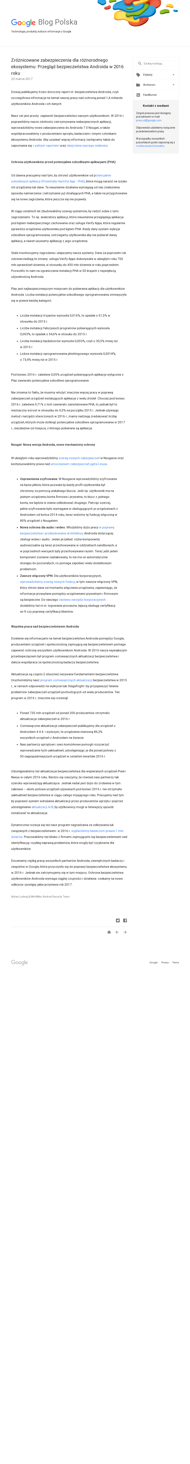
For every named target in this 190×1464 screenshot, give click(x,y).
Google (154, 962)
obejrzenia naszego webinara (87, 145)
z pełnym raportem (46, 145)
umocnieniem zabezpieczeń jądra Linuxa (79, 464)
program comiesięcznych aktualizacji (66, 680)
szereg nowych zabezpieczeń (79, 458)
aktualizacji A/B (42, 807)
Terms (175, 962)
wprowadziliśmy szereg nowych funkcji (47, 582)
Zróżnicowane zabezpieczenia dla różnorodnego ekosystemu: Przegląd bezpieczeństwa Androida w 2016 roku (67, 67)
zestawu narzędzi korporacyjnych (82, 599)
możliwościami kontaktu (150, 145)
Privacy (165, 962)
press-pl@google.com (149, 120)
